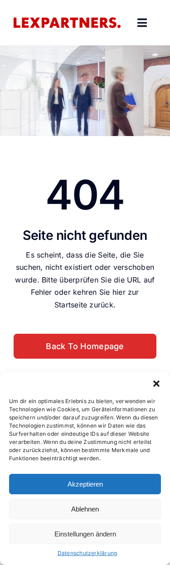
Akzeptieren (85, 484)
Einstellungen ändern (85, 534)
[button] (156, 383)
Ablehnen (85, 509)
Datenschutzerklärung (87, 553)
